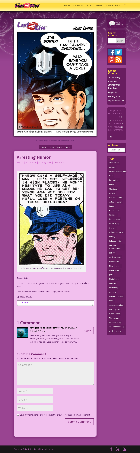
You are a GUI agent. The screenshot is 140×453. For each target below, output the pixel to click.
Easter (119, 202)
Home (67, 6)
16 (122, 123)
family (111, 206)
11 (111, 123)
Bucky (111, 184)
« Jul (110, 136)
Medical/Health (115, 257)
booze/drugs (114, 180)
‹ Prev (51, 147)
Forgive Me (113, 92)
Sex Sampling (114, 77)
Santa (111, 301)
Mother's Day (114, 270)
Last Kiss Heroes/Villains (115, 247)
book (111, 176)
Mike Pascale (114, 261)
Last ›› (67, 147)
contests (112, 197)
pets (111, 274)
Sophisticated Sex (116, 100)
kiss (120, 241)
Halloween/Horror (116, 232)
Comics (76, 6)
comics (112, 193)
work (111, 331)
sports (117, 309)
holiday (112, 236)
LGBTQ (112, 253)
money (118, 266)
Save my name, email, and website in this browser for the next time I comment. (55, 415)
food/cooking (114, 219)
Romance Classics (116, 296)
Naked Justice (114, 96)
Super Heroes (114, 314)
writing (118, 331)
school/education (116, 305)
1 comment (59, 162)
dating (111, 202)
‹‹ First (43, 147)
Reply (87, 330)
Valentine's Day (115, 322)
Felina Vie (112, 215)
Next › (59, 147)
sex (110, 309)
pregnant (112, 283)
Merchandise (112, 6)
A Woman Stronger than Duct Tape (114, 84)
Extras (99, 6)
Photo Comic (114, 279)
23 (122, 127)
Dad (120, 197)
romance (112, 292)
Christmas (113, 189)
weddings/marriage (116, 327)
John (21, 162)
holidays (112, 241)
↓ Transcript (26, 302)
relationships (114, 288)
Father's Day (114, 210)
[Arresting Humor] (55, 77)
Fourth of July (114, 223)
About (89, 6)
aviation (112, 167)
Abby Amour (114, 163)
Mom (111, 266)
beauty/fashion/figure (117, 171)
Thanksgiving (114, 318)
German (112, 228)
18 (111, 127)
